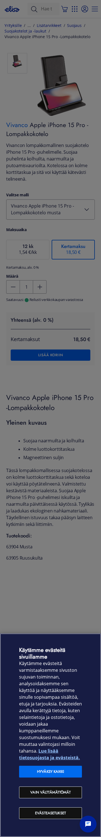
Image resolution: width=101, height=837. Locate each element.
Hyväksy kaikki (50, 771)
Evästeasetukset (50, 813)
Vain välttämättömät (50, 792)
